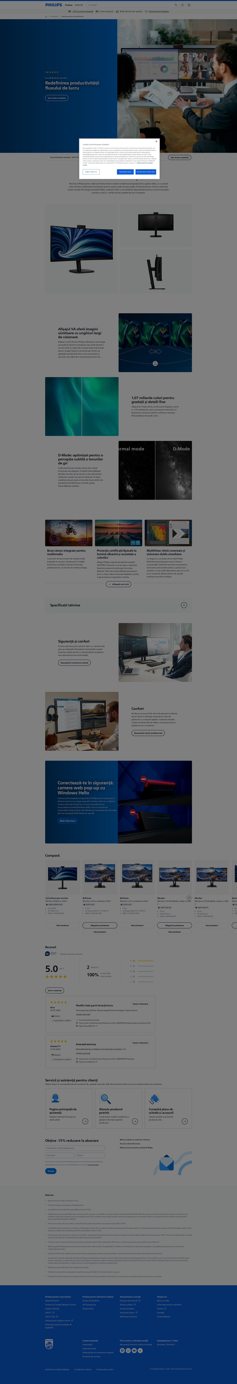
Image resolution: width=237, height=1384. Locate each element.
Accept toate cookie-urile (146, 172)
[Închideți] (156, 141)
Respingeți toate (125, 172)
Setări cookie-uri (91, 172)
